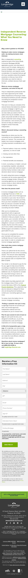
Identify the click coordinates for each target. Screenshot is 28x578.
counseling (17, 59)
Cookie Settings (5, 545)
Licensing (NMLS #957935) (9, 541)
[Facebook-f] (10, 523)
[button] (23, 4)
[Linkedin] (17, 523)
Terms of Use (9, 553)
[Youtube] (14, 523)
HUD (17, 194)
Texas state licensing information (17, 565)
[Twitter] (7, 523)
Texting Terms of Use (18, 553)
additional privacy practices (19, 557)
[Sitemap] (21, 523)
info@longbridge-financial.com (14, 520)
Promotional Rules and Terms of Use (12, 554)
